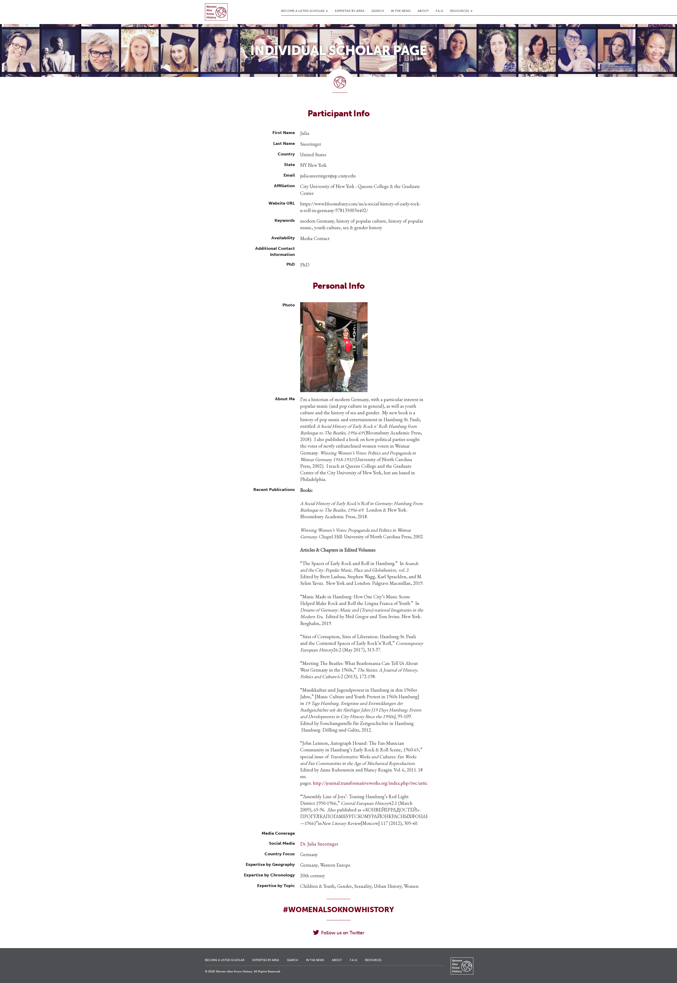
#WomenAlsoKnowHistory (338, 909)
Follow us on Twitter (342, 933)
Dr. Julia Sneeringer (319, 844)
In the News (401, 11)
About (423, 11)
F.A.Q (439, 11)
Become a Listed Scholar (303, 11)
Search (377, 11)
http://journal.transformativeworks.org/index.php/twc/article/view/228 (381, 783)
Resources (460, 11)
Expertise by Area (349, 11)
